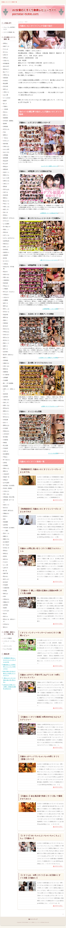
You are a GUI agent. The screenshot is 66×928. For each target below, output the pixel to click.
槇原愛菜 (5, 117)
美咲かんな (6, 468)
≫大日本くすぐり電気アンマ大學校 (48, 357)
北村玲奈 (5, 396)
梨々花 (5, 570)
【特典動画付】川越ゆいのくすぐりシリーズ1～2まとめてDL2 (40, 510)
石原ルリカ (6, 504)
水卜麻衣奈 (6, 374)
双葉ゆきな (6, 431)
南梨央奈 (5, 169)
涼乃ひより (6, 140)
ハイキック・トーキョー (9, 642)
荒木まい (5, 112)
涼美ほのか (6, 599)
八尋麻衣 (5, 288)
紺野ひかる (6, 180)
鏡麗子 (5, 100)
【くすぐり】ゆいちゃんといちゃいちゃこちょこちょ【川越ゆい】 (40, 837)
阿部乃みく (6, 243)
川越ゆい (5, 106)
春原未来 (5, 394)
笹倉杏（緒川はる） (8, 510)
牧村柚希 (5, 386)
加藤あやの (6, 602)
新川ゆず (5, 326)
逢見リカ (5, 303)
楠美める (5, 369)
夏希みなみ (6, 425)
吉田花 (5, 462)
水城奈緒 (5, 439)
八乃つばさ (6, 610)
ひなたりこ (6, 414)
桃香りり (5, 346)
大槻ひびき (6, 399)
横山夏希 (5, 83)
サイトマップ (33, 919)
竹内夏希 (5, 380)
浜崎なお (5, 57)
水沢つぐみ (6, 235)
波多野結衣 (6, 241)
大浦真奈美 (6, 587)
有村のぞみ (6, 274)
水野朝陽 (5, 155)
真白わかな (6, 329)
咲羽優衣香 (6, 63)
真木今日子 (6, 66)
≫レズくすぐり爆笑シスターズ (49, 166)
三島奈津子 (6, 474)
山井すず (5, 567)
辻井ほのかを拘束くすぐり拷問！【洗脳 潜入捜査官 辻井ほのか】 (9, 686)
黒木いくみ (6, 533)
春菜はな (5, 553)
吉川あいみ (6, 547)
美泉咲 (5, 607)
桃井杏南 (5, 143)
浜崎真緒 (5, 126)
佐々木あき (6, 545)
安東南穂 (5, 360)
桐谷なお (5, 593)
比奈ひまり (6, 334)
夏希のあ (5, 317)
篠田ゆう (5, 135)
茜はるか (5, 576)
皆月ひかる (6, 129)
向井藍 (5, 590)
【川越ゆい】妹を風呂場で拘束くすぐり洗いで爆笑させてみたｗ (41, 797)
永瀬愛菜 (5, 300)
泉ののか (5, 507)
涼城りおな (6, 146)
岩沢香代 (5, 351)
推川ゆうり (6, 340)
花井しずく (6, 402)
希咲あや (5, 166)
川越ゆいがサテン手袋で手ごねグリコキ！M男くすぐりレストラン (40, 676)
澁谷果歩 (5, 525)
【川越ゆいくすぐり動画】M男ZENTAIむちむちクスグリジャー (40, 718)
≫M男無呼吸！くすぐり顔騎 (50, 309)
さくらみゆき (6, 98)
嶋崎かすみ (6, 539)
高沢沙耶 (5, 86)
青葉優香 (5, 522)
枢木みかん (6, 417)
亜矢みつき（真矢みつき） (9, 620)
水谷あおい (6, 294)
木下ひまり (6, 221)
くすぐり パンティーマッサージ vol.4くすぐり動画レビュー (40, 634)
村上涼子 (5, 163)
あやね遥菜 (6, 482)
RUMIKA (5, 80)
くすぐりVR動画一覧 (8, 32)
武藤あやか (6, 513)
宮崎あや (5, 479)
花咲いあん (6, 277)
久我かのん (6, 60)
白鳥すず (5, 55)
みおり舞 (5, 95)
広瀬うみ (5, 451)
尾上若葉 (5, 445)
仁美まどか (6, 491)
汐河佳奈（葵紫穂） (8, 120)
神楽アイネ (6, 46)
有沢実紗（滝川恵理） (9, 485)
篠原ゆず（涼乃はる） (9, 218)
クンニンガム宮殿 (53, 453)
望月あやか (6, 408)
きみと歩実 (6, 149)
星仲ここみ (6, 309)
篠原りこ (5, 357)
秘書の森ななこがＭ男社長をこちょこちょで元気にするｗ (9, 666)
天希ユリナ (6, 183)
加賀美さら (6, 252)
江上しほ (5, 49)
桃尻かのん (6, 175)
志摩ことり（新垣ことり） (9, 390)
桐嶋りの (5, 536)
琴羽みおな (6, 331)
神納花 (5, 442)
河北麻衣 (5, 585)
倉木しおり (6, 579)
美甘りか (5, 616)
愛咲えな (5, 471)
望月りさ (5, 349)
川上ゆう (5, 562)
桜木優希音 (6, 454)
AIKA (4, 596)
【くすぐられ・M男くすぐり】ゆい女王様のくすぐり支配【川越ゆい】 (40, 876)
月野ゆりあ (6, 75)
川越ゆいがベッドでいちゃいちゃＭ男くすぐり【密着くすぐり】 (39, 757)
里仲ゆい (5, 215)
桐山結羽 (5, 160)
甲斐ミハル (6, 203)
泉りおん (5, 52)
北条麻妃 (5, 465)
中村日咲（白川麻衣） (9, 527)
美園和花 (5, 371)
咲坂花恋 (5, 283)
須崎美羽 (5, 255)
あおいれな (6, 152)
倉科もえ (5, 89)
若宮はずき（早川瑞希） (8, 267)
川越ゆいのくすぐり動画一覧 (9, 2)
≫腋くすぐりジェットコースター (49, 260)
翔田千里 (5, 573)
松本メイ (5, 422)
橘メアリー (6, 72)
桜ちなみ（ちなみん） (9, 291)
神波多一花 (6, 477)
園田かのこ (6, 411)
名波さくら (6, 172)
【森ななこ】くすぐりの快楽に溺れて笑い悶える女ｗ (9, 680)
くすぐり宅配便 (7, 638)
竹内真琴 (5, 448)
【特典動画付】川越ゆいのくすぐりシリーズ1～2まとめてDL (40, 470)
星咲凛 (5, 186)
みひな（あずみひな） (9, 238)
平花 (4, 132)
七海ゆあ (5, 264)
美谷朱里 (5, 195)
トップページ (20, 21)
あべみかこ (6, 261)
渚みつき (5, 212)
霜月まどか (6, 337)
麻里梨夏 (5, 158)
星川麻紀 (5, 437)
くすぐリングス (7, 646)
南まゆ (5, 613)
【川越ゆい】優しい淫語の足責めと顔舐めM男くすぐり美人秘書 (41, 592)
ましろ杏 (5, 565)
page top (63, 914)
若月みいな (6, 311)
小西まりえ (6, 92)
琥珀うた (5, 115)
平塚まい (5, 457)
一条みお (5, 138)
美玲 (4, 519)
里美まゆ (5, 232)
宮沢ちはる (6, 189)
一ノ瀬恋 (5, 530)
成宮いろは (6, 405)
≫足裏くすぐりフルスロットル (49, 406)
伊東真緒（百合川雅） (9, 497)
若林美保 (5, 77)
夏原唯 (5, 123)
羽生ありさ (6, 286)
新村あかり (6, 69)
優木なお (5, 306)
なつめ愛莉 (6, 223)
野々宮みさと (6, 459)
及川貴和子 (6, 542)
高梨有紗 (5, 323)
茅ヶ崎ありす (6, 226)
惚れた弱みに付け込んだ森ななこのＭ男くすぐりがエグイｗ (9, 673)
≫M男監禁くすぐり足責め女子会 (49, 213)
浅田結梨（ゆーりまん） (8, 501)
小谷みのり (6, 297)
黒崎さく (5, 320)
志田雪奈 (5, 605)
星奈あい (5, 550)
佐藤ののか (6, 363)
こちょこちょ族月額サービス (9, 28)
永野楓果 (5, 377)
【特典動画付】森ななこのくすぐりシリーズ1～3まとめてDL (9, 660)
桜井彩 (5, 556)
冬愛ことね (6, 206)
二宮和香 (5, 109)
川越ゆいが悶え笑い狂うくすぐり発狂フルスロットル (40, 549)
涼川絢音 (5, 428)
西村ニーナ (6, 343)
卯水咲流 (5, 249)
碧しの (5, 103)
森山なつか (6, 201)
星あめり (5, 271)
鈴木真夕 (5, 582)
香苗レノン (6, 229)
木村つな (5, 192)
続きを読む (59, 500)
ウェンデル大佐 (7, 649)
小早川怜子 (6, 434)
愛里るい (5, 198)
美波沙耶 (5, 314)
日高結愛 (5, 419)
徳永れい (5, 516)
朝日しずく (6, 209)
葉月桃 (5, 258)
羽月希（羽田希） (8, 488)
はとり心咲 (6, 178)
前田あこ (5, 43)
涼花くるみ (6, 366)
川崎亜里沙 (6, 280)
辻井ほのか (6, 624)
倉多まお (5, 559)
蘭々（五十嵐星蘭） (8, 383)
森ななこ (5, 627)
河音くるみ (6, 494)
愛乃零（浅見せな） (8, 354)
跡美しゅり (6, 246)
